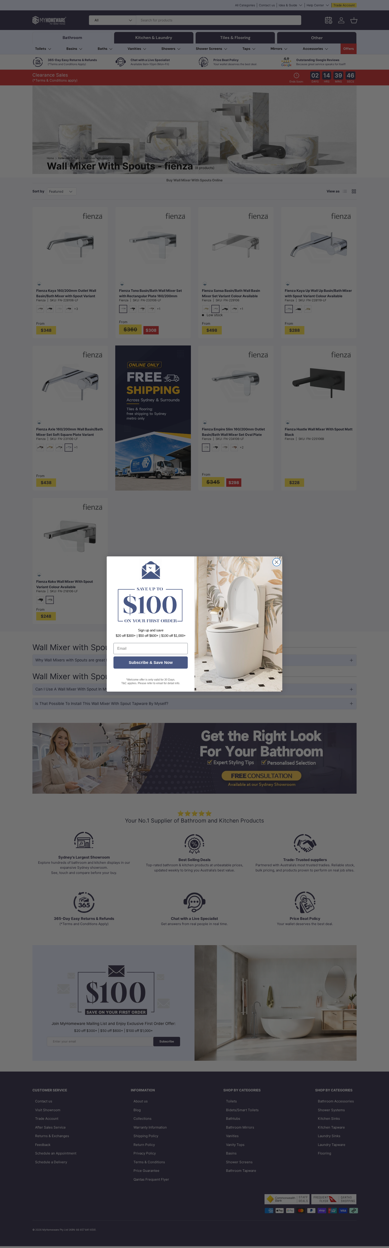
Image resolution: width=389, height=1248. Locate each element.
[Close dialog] (276, 562)
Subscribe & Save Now (151, 662)
